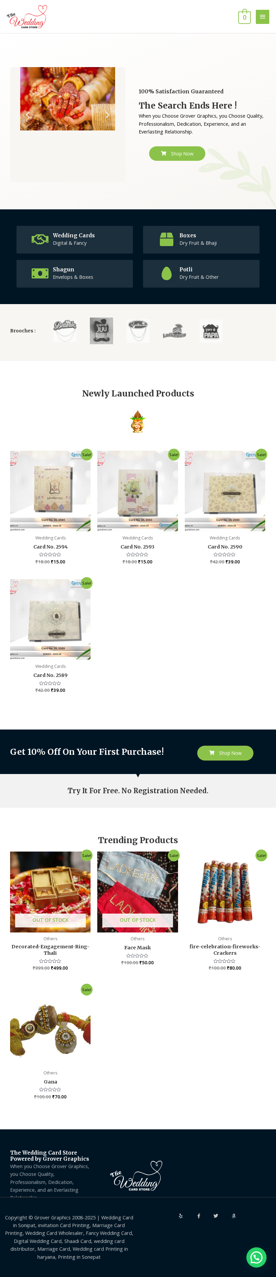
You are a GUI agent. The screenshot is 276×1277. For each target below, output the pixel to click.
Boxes (187, 235)
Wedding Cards (74, 235)
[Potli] (166, 273)
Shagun (63, 269)
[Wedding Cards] (40, 239)
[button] (28, 115)
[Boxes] (166, 239)
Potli (186, 269)
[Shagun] (40, 273)
